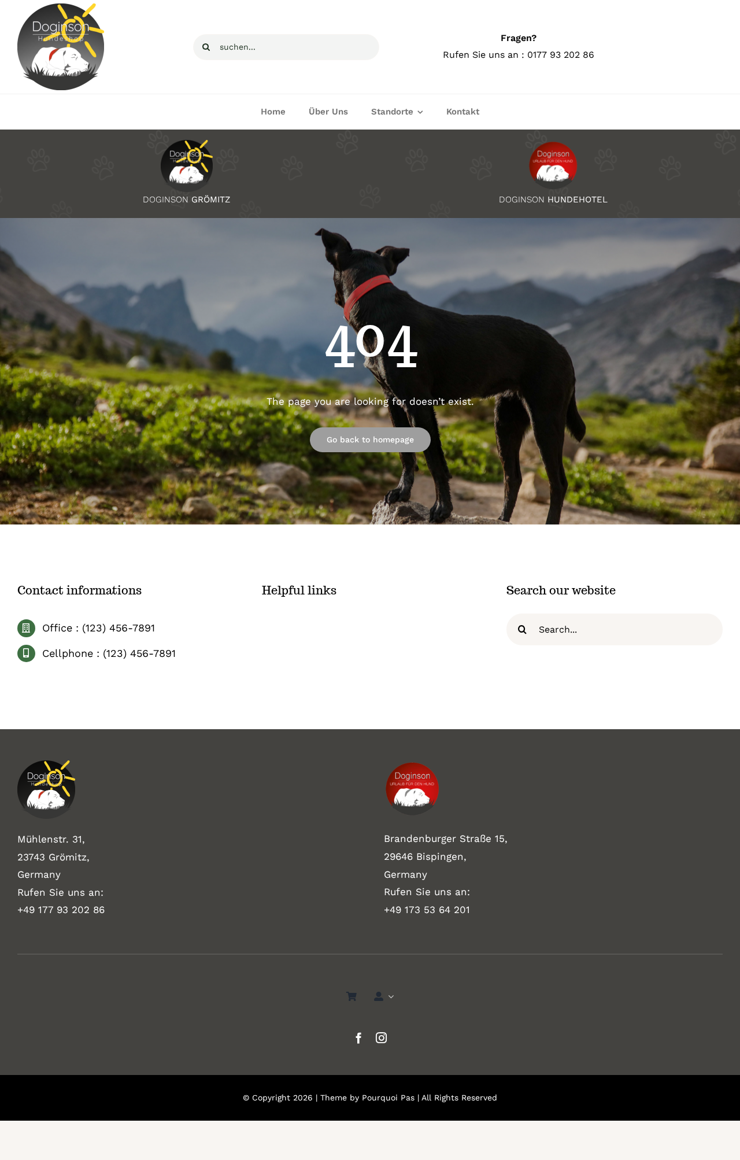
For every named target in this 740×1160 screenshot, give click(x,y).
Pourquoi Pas (388, 1097)
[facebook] (358, 1037)
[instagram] (381, 1037)
